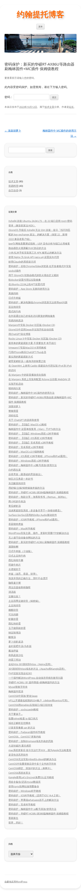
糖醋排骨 (13, 610)
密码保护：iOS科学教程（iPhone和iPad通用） (33, 519)
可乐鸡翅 (13, 614)
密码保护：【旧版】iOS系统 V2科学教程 (30, 438)
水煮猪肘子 (14, 569)
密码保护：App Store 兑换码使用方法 (29, 288)
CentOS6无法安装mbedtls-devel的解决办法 (32, 759)
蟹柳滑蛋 (13, 411)
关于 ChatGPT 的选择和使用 (23, 420)
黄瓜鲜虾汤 (14, 506)
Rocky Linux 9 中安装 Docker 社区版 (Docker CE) (35, 338)
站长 (71, 107)
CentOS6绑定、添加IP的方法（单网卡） (30, 768)
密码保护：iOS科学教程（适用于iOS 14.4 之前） (34, 795)
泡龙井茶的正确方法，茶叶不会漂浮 (28, 578)
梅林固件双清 (15, 691)
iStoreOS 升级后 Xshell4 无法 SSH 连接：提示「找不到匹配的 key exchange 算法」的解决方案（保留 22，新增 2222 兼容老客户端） (39, 234)
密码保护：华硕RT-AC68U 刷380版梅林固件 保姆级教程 (38, 813)
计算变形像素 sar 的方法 (21, 727)
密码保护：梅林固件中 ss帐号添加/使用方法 (32, 809)
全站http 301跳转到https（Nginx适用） (30, 664)
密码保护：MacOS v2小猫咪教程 (26, 451)
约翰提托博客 (40, 14)
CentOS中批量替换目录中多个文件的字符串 (32, 763)
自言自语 (13, 190)
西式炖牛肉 (14, 311)
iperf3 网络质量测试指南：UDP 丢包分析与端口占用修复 (39, 243)
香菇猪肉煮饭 (15, 524)
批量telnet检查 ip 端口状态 (23, 718)
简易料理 (13, 186)
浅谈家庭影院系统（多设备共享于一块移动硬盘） (35, 510)
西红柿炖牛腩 (15, 560)
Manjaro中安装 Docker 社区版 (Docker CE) (31, 325)
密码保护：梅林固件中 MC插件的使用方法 (31, 392)
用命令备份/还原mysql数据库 (24, 781)
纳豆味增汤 (14, 632)
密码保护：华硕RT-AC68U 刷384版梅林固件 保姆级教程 (38, 492)
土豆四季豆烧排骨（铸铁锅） (24, 601)
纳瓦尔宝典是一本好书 (20, 478)
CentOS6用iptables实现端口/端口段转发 (30, 705)
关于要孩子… (15, 714)
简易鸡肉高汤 (15, 320)
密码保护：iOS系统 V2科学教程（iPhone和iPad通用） (38, 456)
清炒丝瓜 (13, 415)
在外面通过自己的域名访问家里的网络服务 (31, 316)
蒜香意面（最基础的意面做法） (25, 474)
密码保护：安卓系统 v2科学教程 (26, 447)
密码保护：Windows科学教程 (24, 791)
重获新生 (13, 818)
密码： (9, 97)
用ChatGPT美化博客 (19, 334)
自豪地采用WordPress (16, 881)
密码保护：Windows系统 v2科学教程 (28, 460)
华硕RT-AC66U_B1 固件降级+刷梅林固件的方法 (34, 682)
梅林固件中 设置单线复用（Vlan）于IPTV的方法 (34, 429)
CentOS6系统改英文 (19, 772)
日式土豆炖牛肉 (17, 555)
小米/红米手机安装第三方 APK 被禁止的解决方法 (35, 252)
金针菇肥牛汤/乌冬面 (19, 646)
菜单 (40, 26)
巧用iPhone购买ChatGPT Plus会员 (27, 352)
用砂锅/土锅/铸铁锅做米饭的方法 (26, 487)
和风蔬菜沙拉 (15, 655)
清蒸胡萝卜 (13, 130)
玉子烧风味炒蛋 (17, 628)
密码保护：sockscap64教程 (23, 709)
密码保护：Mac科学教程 (21, 528)
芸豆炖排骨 (14, 307)
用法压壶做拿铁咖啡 (19, 587)
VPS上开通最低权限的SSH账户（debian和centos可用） (38, 700)
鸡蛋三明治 (14, 659)
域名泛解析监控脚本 (19, 723)
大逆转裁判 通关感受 (19, 745)
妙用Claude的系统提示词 (22, 261)
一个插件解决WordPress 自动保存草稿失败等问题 (35, 677)
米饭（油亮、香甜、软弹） (23, 573)
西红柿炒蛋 (14, 623)
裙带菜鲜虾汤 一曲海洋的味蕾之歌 (27, 361)
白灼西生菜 (14, 469)
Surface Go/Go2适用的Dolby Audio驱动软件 (32, 515)
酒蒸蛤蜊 (13, 546)
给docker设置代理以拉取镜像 (24, 279)
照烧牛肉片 (14, 564)
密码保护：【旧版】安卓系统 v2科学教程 (30, 442)
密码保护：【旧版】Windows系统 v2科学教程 (33, 433)
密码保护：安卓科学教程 (21, 804)
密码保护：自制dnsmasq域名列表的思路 (30, 741)
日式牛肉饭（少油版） (20, 551)
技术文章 (49, 107)
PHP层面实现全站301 (20, 673)
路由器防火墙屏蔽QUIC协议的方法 (27, 248)
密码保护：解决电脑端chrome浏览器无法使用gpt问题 (37, 302)
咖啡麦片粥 (14, 582)
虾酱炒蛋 (13, 619)
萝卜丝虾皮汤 (15, 641)
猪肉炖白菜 (14, 388)
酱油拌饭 (13, 650)
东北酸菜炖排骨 (17, 483)
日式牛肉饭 (14, 297)
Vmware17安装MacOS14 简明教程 (27, 347)
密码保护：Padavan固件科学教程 (26, 732)
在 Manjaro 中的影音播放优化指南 (27, 374)
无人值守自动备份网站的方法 (24, 537)
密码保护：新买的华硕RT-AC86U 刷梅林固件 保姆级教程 (39, 542)
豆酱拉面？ (14, 596)
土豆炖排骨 (14, 605)
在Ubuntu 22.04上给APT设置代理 (26, 284)
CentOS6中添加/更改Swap (22, 696)
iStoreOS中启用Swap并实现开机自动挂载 (31, 329)
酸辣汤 (12, 637)
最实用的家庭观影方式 (20, 356)
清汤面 (12, 592)
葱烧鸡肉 (13, 293)
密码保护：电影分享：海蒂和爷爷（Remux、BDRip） (37, 497)
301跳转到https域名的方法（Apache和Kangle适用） (37, 668)
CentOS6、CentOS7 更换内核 (24, 736)
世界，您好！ (15, 822)
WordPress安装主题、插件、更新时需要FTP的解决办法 (38, 533)
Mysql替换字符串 (18, 687)
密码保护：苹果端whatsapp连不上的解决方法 (33, 800)
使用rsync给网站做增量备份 (23, 786)
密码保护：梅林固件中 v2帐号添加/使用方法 (32, 465)
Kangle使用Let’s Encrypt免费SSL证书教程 (31, 777)
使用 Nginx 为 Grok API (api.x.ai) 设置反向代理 (33, 257)
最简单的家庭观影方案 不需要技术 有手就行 (32, 343)
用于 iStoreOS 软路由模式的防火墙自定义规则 (33, 275)
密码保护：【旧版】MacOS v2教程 (27, 424)
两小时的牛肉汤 (17, 501)
